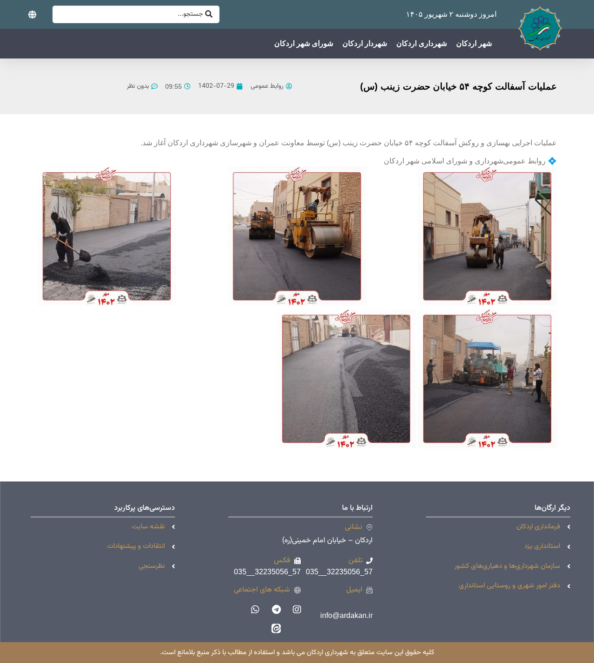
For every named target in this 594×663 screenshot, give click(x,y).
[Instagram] (297, 609)
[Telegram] (276, 609)
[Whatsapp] (255, 609)
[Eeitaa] (276, 628)
